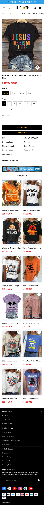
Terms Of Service (8, 436)
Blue (13, 93)
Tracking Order (7, 465)
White (21, 93)
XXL (27, 104)
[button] (4, 7)
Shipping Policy (7, 453)
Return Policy (6, 457)
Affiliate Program (7, 423)
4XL (5, 109)
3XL (34, 104)
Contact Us (6, 419)
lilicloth (8, 502)
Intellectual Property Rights (11, 440)
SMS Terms (6, 444)
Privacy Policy (6, 432)
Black (6, 93)
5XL (12, 109)
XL (20, 104)
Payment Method (8, 461)
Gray (30, 93)
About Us (5, 415)
